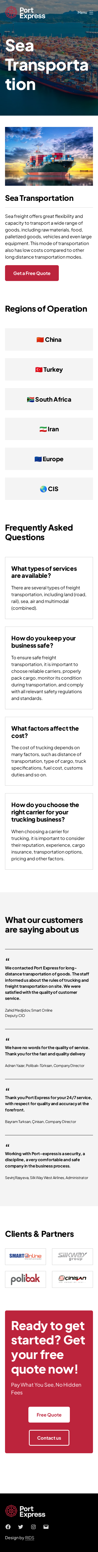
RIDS (29, 1537)
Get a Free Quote (32, 273)
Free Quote (49, 1415)
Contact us (49, 1438)
